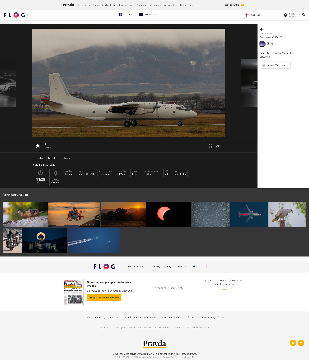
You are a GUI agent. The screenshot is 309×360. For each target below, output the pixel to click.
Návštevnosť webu (171, 317)
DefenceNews (187, 5)
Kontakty (100, 317)
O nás (87, 317)
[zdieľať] (218, 145)
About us (105, 327)
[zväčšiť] (210, 145)
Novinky (156, 266)
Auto (115, 5)
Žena (139, 5)
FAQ (169, 266)
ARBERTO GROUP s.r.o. (185, 354)
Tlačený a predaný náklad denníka (139, 317)
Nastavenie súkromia (198, 327)
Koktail (122, 5)
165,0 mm (106, 173)
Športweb (106, 5)
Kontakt (182, 266)
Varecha (147, 5)
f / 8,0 (135, 173)
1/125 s (122, 173)
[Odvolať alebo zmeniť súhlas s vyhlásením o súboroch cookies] (293, 343)
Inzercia (114, 317)
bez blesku (180, 173)
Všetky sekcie (232, 4)
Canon (68, 173)
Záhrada (157, 5)
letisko (39, 158)
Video (176, 5)
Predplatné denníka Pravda (104, 297)
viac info (190, 357)
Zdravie (131, 5)
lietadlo (52, 158)
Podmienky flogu (136, 266)
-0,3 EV (151, 173)
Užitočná (167, 5)
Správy (96, 5)
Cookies (178, 327)
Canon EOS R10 (86, 173)
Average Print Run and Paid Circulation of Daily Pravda (142, 327)
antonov (66, 158)
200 (167, 173)
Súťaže (190, 317)
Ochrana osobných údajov (211, 317)
